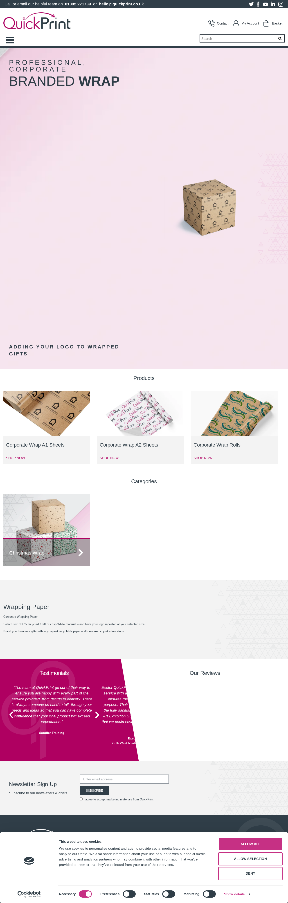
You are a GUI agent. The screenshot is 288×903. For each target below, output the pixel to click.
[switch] (129, 894)
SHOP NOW (15, 458)
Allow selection (250, 859)
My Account (250, 23)
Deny (250, 873)
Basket (277, 23)
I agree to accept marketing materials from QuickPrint (118, 799)
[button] (11, 714)
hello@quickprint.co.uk (121, 4)
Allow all (250, 844)
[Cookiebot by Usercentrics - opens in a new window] (29, 894)
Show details (234, 894)
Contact (222, 23)
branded (64, 81)
